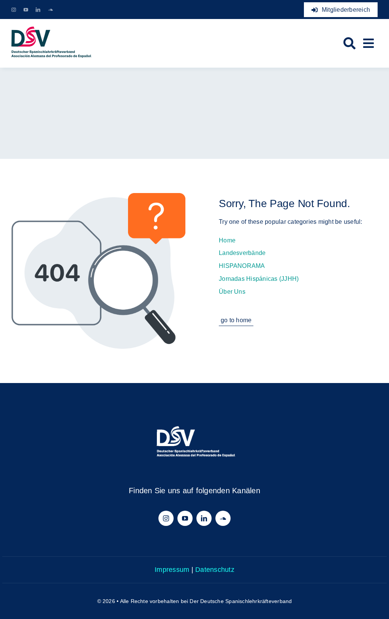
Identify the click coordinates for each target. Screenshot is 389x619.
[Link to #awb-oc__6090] (368, 43)
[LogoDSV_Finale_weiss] (194, 416)
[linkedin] (38, 10)
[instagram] (13, 10)
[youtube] (26, 10)
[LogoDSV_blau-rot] (51, 29)
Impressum (172, 569)
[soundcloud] (50, 10)
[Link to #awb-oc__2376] (349, 43)
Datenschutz (214, 569)
